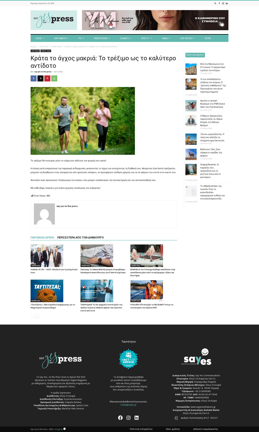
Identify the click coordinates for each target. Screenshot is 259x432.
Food (39, 38)
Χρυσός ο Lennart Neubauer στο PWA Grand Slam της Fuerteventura (212, 103)
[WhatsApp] (54, 78)
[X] (40, 78)
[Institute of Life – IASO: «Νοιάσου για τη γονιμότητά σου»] (54, 255)
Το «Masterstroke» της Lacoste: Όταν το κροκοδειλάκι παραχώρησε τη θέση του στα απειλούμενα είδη (212, 192)
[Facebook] (219, 3)
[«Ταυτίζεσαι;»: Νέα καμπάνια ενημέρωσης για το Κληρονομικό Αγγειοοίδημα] (54, 291)
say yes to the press (42, 71)
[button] (215, 3)
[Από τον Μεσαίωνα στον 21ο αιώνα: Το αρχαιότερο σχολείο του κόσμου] (188, 69)
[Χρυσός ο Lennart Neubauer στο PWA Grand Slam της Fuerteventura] (188, 106)
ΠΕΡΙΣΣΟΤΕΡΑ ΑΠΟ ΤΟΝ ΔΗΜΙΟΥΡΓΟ (80, 237)
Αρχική (34, 46)
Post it (145, 38)
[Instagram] (223, 3)
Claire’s (124, 38)
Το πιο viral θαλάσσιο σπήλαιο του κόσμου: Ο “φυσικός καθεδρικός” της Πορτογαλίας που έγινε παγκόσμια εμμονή (213, 85)
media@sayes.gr (128, 405)
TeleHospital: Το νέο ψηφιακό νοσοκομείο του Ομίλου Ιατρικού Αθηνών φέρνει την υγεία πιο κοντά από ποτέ (101, 308)
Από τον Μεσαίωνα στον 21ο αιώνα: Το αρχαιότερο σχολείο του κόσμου (212, 67)
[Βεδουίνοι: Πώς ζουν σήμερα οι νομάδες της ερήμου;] (188, 155)
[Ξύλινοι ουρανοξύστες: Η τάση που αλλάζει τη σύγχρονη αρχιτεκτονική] (188, 140)
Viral (165, 38)
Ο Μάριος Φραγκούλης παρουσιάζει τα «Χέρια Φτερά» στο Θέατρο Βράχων (211, 121)
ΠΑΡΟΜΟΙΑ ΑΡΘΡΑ (42, 237)
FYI (80, 38)
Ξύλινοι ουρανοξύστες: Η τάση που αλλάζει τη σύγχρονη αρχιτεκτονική (212, 137)
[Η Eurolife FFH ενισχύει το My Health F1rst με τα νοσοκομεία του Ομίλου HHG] (153, 291)
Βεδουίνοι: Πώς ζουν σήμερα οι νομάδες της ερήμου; (211, 152)
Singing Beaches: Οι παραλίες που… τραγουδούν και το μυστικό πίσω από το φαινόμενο (210, 170)
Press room (100, 38)
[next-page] (37, 317)
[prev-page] (32, 317)
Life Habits (60, 38)
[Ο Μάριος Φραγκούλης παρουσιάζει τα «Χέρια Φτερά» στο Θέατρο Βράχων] (188, 121)
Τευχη (207, 38)
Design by (59, 429)
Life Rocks (186, 38)
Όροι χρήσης (173, 429)
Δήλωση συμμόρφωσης (205, 429)
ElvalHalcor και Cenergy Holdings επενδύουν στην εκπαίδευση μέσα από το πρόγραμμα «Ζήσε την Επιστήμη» (152, 272)
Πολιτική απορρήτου (141, 429)
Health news (56, 46)
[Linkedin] (226, 3)
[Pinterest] (47, 78)
